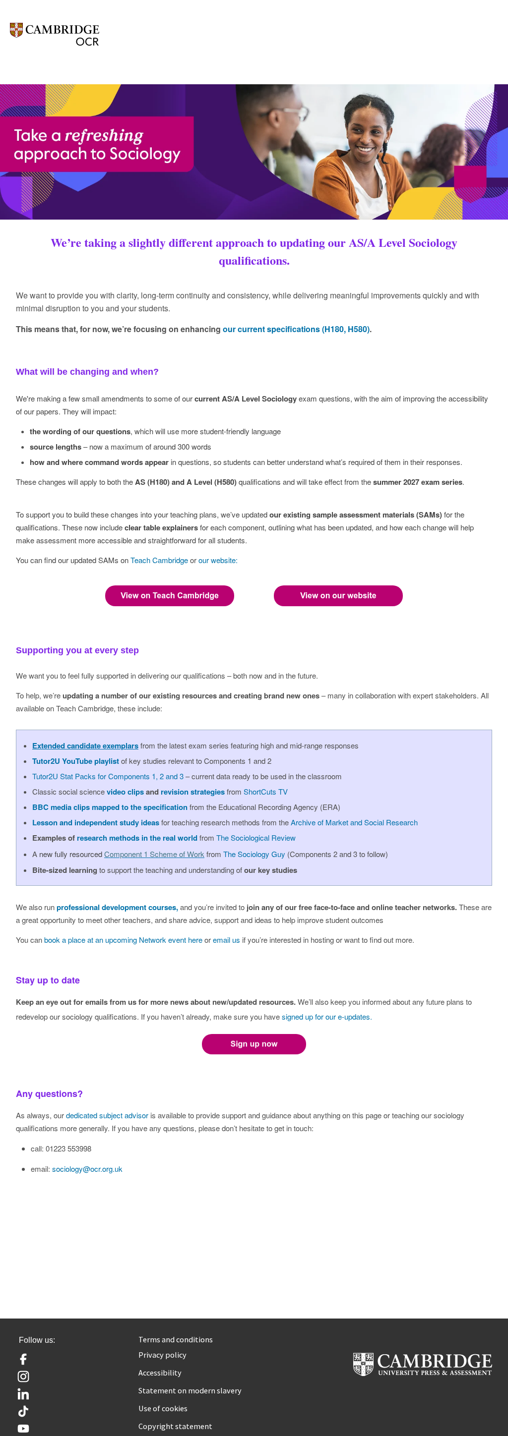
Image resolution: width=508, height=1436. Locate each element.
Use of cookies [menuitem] (163, 1408)
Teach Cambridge (159, 560)
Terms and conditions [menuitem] (175, 1339)
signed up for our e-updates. (327, 1016)
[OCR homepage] (54, 34)
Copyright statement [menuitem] (175, 1426)
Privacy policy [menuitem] (162, 1355)
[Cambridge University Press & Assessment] (422, 1372)
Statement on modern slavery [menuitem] (190, 1390)
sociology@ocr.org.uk (87, 1168)
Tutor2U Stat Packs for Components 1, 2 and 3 (108, 776)
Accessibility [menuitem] (160, 1373)
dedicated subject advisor (107, 1115)
